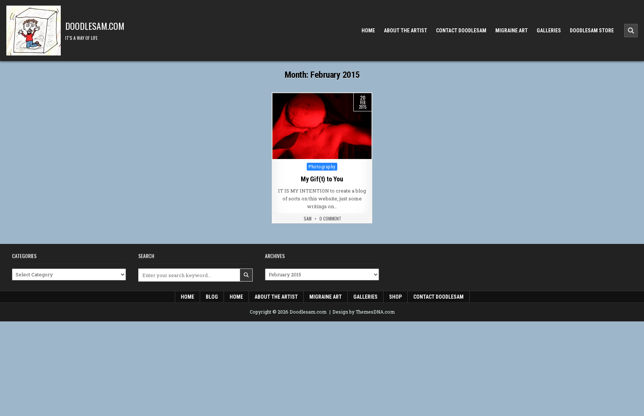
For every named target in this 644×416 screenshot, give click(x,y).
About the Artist (405, 31)
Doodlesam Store (592, 31)
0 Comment (330, 218)
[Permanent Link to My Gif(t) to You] (322, 126)
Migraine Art (511, 31)
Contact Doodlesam (461, 31)
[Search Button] (631, 30)
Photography (322, 166)
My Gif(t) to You (322, 179)
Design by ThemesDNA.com (363, 312)
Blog (212, 297)
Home (368, 31)
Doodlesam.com (94, 25)
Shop (395, 297)
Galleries (549, 31)
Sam (308, 218)
